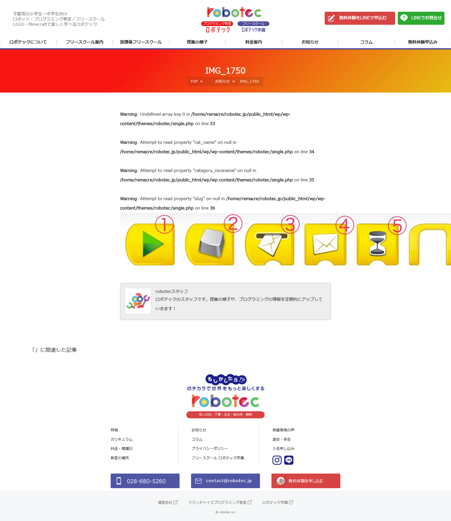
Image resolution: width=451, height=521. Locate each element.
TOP (194, 81)
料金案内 (253, 42)
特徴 (114, 430)
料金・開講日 (122, 448)
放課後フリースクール (141, 42)
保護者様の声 (283, 430)
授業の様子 (197, 42)
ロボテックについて (28, 42)
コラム (366, 42)
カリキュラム (122, 439)
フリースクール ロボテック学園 (218, 458)
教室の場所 (120, 458)
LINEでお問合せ (426, 18)
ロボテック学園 (275, 502)
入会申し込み (283, 448)
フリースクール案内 (84, 42)
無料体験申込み (422, 42)
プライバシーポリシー (210, 448)
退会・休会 (281, 439)
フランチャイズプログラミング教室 (217, 502)
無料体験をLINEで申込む (363, 18)
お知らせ (310, 42)
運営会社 (165, 502)
